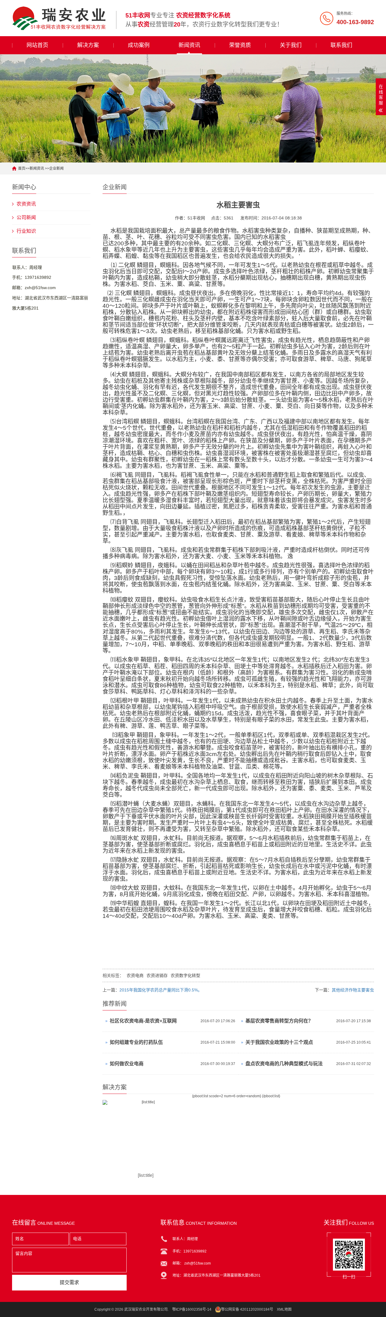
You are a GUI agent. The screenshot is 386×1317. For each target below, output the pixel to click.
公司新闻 (26, 217)
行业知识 (26, 231)
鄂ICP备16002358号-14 (191, 1309)
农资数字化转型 (185, 975)
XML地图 (284, 1309)
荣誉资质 (240, 45)
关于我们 (291, 45)
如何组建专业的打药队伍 (136, 1042)
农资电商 (135, 975)
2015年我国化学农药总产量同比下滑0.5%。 (160, 990)
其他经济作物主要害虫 (353, 990)
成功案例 (139, 45)
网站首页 (37, 45)
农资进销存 (157, 975)
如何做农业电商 (127, 1063)
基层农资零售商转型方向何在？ (279, 1020)
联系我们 (341, 45)
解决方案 (88, 45)
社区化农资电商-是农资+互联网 (143, 1020)
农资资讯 (26, 203)
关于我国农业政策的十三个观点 (279, 1042)
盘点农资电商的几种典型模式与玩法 (284, 1063)
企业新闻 (56, 168)
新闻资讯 (189, 45)
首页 (21, 168)
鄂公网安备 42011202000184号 (247, 1309)
